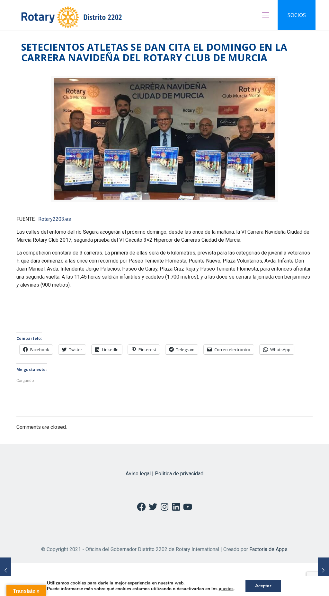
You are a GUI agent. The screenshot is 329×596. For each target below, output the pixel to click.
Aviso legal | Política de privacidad (164, 474)
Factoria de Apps (268, 549)
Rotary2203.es (54, 219)
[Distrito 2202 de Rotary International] (71, 15)
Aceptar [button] (263, 586)
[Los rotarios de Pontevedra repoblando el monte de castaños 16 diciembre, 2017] (323, 570)
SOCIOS (297, 15)
